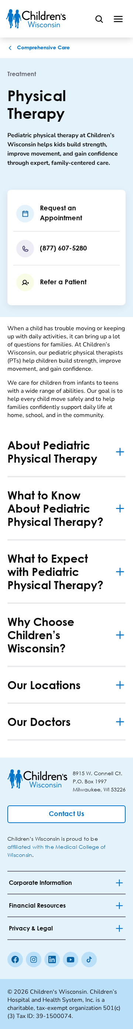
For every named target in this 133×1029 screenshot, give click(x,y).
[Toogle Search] (99, 19)
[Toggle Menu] (118, 19)
